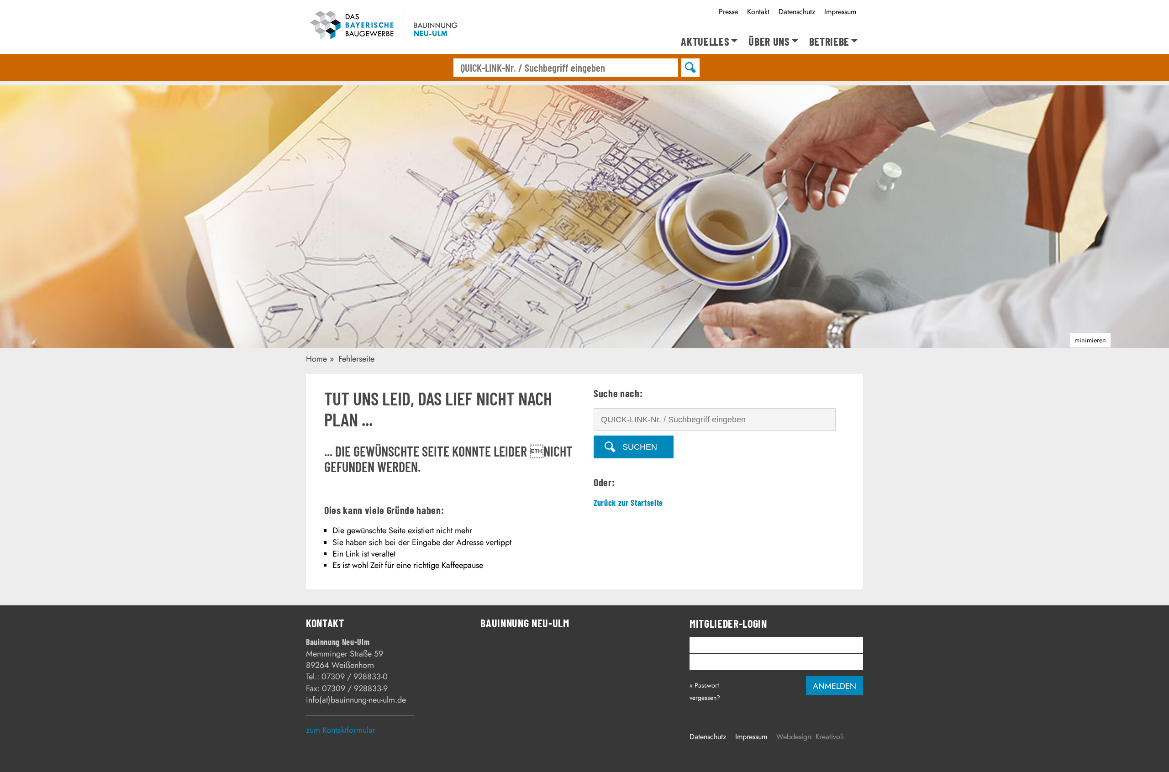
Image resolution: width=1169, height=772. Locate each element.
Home (316, 359)
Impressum (840, 11)
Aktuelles (705, 42)
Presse (728, 11)
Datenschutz (797, 11)
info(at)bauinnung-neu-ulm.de (356, 700)
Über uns (769, 42)
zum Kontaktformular (340, 730)
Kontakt (758, 11)
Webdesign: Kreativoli (810, 736)
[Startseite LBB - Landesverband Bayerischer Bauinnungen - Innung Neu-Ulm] (397, 26)
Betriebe (829, 42)
